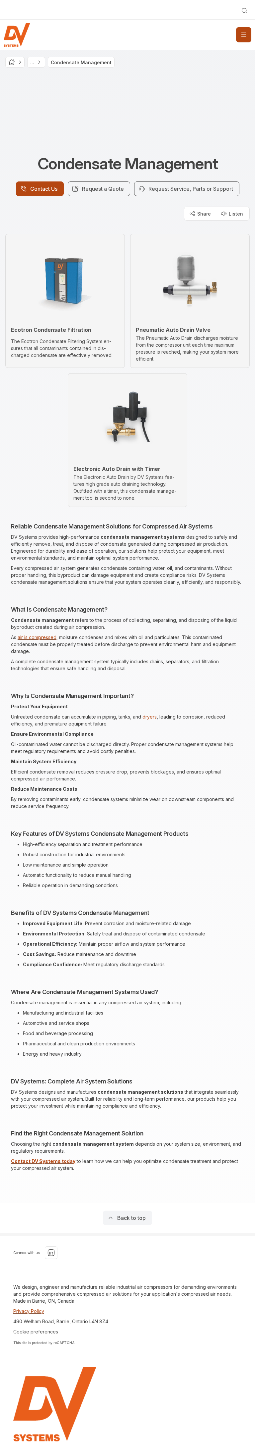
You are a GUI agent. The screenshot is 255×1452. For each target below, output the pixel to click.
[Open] (243, 34)
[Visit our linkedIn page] (51, 1252)
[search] (244, 10)
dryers (149, 717)
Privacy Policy (28, 1311)
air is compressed (37, 637)
